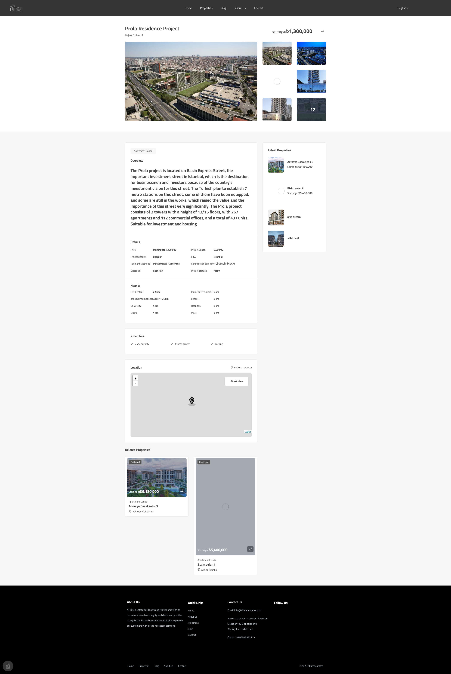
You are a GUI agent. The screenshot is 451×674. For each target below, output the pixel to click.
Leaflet (248, 432)
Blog (223, 8)
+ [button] (135, 378)
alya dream (294, 216)
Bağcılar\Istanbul (134, 35)
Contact (258, 8)
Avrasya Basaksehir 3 (143, 506)
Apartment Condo (143, 151)
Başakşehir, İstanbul (142, 511)
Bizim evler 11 (207, 564)
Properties (206, 8)
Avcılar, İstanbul (209, 570)
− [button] (135, 383)
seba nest (293, 238)
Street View (237, 381)
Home (188, 8)
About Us (240, 8)
